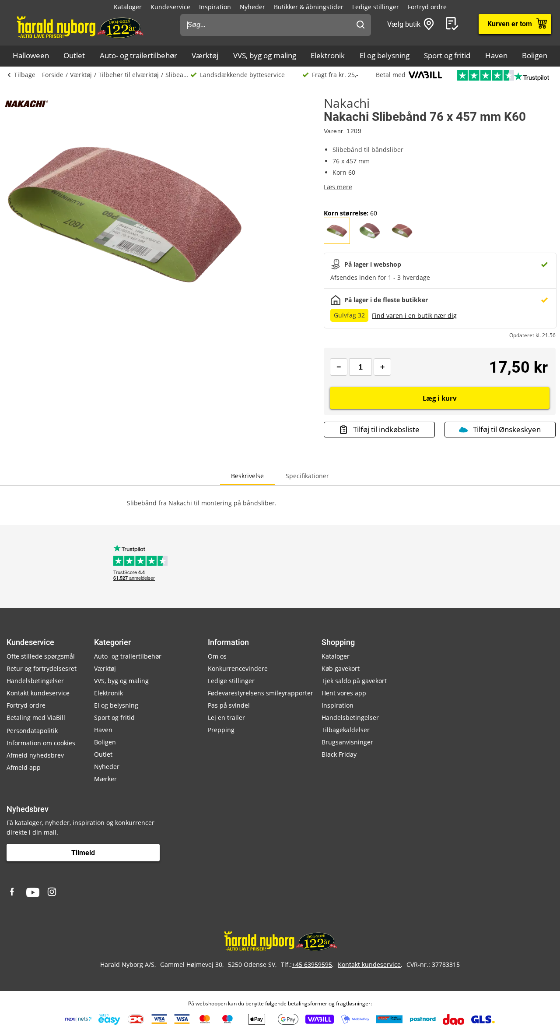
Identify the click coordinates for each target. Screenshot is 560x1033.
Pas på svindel (229, 705)
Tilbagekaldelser (346, 730)
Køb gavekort (341, 668)
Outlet (74, 55)
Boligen (534, 55)
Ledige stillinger (375, 7)
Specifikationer (307, 476)
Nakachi (347, 103)
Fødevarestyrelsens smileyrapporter (260, 693)
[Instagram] (52, 892)
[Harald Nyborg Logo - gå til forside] (79, 27)
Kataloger (128, 7)
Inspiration (215, 7)
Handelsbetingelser (35, 681)
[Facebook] (13, 892)
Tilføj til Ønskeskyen (507, 429)
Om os (217, 656)
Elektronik (328, 55)
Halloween (31, 55)
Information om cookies (41, 743)
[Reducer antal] (338, 367)
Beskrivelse (247, 476)
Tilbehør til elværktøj (128, 75)
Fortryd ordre (427, 7)
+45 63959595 (312, 964)
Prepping (221, 730)
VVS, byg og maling (264, 55)
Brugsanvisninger (347, 742)
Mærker (105, 779)
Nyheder (252, 7)
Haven (496, 55)
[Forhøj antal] (382, 367)
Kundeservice (170, 7)
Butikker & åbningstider (308, 7)
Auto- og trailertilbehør (138, 55)
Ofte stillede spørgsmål (41, 656)
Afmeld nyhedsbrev (35, 755)
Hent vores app (344, 693)
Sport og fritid (447, 55)
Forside (52, 75)
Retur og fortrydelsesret (42, 668)
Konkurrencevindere (238, 668)
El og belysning (385, 55)
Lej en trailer (226, 717)
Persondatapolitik (32, 730)
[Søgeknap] (360, 25)
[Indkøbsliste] (454, 24)
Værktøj (205, 55)
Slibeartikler (177, 75)
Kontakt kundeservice (38, 693)
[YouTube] (32, 892)
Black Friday (339, 754)
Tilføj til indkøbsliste (386, 429)
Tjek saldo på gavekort (354, 681)
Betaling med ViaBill (36, 717)
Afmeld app (24, 767)
